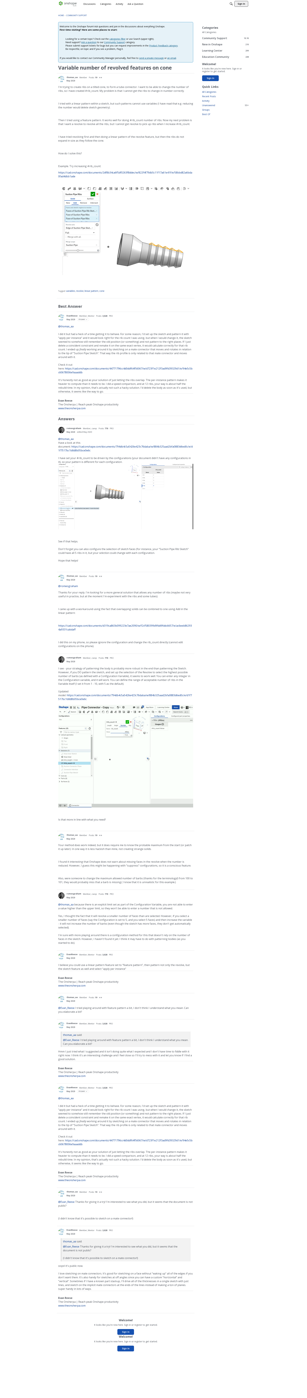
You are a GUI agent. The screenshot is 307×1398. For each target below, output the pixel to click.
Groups (206, 109)
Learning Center (225, 50)
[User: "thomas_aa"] (61, 79)
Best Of (206, 114)
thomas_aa (72, 77)
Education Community (225, 56)
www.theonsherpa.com (72, 408)
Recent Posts (209, 96)
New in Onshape (225, 44)
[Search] (231, 4)
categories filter (117, 38)
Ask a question (88, 42)
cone (101, 290)
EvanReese (72, 315)
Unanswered (225, 105)
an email (171, 58)
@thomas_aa (66, 326)
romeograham (74, 428)
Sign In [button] (126, 1331)
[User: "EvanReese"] (61, 317)
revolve (80, 290)
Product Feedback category (163, 45)
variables (70, 290)
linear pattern (91, 290)
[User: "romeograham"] (61, 430)
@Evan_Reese (66, 1008)
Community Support (114, 42)
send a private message (151, 58)
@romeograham (68, 586)
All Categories (209, 32)
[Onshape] (68, 3)
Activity (205, 100)
